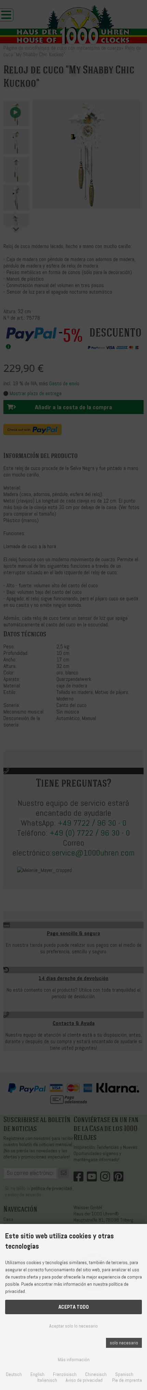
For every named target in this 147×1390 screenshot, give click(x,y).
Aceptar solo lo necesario (73, 1326)
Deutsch (14, 1374)
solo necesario (124, 1343)
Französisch (65, 1374)
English (37, 1374)
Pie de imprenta (127, 1380)
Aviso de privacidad (84, 1380)
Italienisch (47, 1380)
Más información (74, 1360)
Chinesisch (96, 1374)
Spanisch (124, 1374)
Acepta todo (73, 1307)
